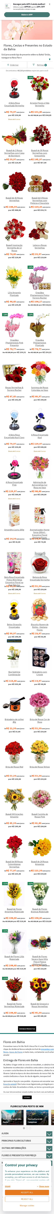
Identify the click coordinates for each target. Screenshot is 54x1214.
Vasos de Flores (16, 1052)
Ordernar (14, 64)
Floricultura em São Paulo (12, 1120)
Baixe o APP (27, 14)
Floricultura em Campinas (35, 1120)
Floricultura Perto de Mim (27, 1106)
